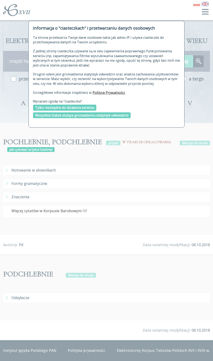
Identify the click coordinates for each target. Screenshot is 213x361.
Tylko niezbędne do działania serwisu (64, 107)
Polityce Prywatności (109, 92)
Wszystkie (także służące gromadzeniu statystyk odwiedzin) (82, 115)
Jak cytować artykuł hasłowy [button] (30, 149)
